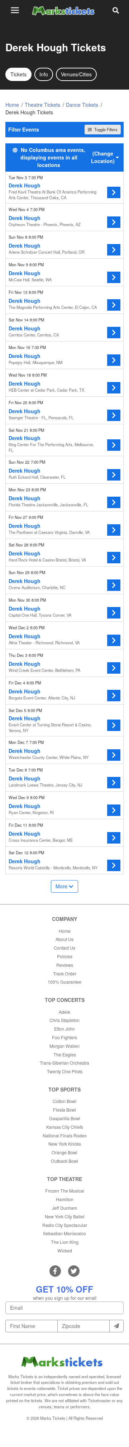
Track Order (64, 973)
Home (65, 931)
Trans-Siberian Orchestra (64, 1063)
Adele (64, 1012)
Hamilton (64, 1199)
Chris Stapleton (64, 1020)
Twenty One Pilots (64, 1071)
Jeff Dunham (64, 1208)
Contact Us (64, 948)
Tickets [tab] (18, 74)
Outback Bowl (64, 1161)
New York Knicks (64, 1144)
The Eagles (64, 1054)
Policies (64, 956)
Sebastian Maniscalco (64, 1233)
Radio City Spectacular (64, 1225)
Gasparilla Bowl (64, 1118)
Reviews (64, 965)
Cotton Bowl (64, 1101)
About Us (64, 939)
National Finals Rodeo (65, 1135)
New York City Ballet (64, 1216)
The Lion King (64, 1242)
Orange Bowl (64, 1152)
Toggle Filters (105, 129)
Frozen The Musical (64, 1191)
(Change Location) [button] (103, 157)
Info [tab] (43, 74)
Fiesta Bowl (64, 1110)
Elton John (64, 1029)
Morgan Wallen (64, 1046)
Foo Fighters (64, 1037)
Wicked (64, 1250)
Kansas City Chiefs (64, 1127)
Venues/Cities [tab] (76, 74)
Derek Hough (24, 185)
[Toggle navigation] (14, 10)
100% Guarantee (64, 982)
